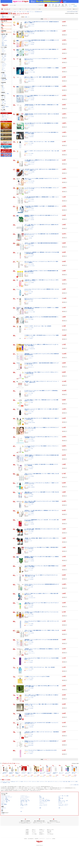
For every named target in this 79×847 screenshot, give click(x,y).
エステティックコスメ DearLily (30, 182)
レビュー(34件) (30, 531)
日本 (2, 32)
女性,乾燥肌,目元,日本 (38, 11)
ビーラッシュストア (28, 431)
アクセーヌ (3, 65)
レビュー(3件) (30, 365)
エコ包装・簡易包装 (5, 106)
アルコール (3, 80)
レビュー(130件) (31, 245)
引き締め (3, 37)
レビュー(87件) (30, 522)
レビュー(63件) (30, 61)
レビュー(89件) (30, 70)
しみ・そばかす (4, 40)
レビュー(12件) (30, 430)
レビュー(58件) (30, 623)
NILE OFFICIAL (28, 127)
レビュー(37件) (30, 688)
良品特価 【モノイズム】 (29, 540)
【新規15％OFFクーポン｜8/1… (74, 773)
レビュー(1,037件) (31, 162)
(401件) (31, 776)
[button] (53, 5)
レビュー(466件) (31, 513)
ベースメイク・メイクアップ (5, 781)
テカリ (3, 41)
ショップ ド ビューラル (29, 459)
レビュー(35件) (30, 503)
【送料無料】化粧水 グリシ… (5, 773)
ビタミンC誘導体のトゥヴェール (30, 81)
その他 (8, 782)
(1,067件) (13, 776)
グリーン (3, 90)
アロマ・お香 (47, 781)
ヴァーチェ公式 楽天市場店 (29, 708)
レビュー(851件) (31, 347)
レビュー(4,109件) (31, 42)
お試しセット (4, 110)
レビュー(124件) (31, 725)
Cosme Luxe (27, 302)
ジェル (3, 52)
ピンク (3, 89)
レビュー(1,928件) (31, 171)
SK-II (2, 69)
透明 (2, 86)
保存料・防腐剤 (4, 79)
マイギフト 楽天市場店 (29, 551)
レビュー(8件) (30, 596)
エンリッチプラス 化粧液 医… (48, 773)
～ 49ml (3, 57)
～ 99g (3, 102)
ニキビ (3, 39)
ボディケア (52, 781)
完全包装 (3, 107)
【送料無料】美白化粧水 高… (11, 773)
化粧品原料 (5, 782)
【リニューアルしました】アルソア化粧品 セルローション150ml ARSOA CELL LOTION (40, 750)
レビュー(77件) (30, 374)
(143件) (37, 776)
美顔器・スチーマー (71, 781)
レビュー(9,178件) (31, 33)
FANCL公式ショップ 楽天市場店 (30, 44)
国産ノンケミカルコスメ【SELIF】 (30, 265)
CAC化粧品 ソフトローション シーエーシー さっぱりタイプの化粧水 (37, 676)
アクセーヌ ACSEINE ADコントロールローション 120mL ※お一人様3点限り (39, 141)
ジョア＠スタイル (28, 699)
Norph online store (28, 247)
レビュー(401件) (31, 79)
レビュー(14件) (30, 697)
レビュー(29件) (30, 190)
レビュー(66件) (30, 143)
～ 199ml (3, 73)
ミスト (3, 49)
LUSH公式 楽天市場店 (28, 413)
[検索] (46, 5)
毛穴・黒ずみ (4, 36)
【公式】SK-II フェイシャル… (24, 773)
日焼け (3, 44)
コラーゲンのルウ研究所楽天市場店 (30, 348)
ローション (3, 48)
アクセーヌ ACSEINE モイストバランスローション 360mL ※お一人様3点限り (39, 667)
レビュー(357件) (31, 264)
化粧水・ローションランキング (21, 13)
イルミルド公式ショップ (29, 173)
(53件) (56, 776)
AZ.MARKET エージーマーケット (30, 210)
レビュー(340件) (31, 559)
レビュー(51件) (30, 751)
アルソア (3, 68)
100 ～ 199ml (4, 55)
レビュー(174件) (31, 199)
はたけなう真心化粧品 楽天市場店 (30, 422)
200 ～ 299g (4, 103)
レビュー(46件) (30, 356)
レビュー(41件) (30, 336)
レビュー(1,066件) (31, 24)
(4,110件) (50, 776)
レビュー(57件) (30, 310)
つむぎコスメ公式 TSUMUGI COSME (30, 597)
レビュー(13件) (30, 411)
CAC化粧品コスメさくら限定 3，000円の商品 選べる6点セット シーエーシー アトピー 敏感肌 (41, 335)
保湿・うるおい (4, 35)
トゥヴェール (4, 64)
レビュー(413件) (31, 116)
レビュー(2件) (30, 291)
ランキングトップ (10, 11)
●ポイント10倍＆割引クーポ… (42, 773)
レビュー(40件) (30, 153)
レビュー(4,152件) (31, 181)
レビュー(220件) (31, 282)
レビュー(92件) (30, 494)
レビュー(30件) (30, 678)
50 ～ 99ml (3, 60)
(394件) (75, 776)
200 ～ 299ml (4, 56)
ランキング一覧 (4, 119)
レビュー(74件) (30, 706)
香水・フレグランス (40, 781)
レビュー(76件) (30, 568)
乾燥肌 (3, 25)
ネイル (56, 781)
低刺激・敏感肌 (4, 45)
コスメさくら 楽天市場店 (29, 338)
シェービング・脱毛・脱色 (62, 781)
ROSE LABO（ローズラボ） (29, 256)
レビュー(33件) (30, 605)
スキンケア (24, 11)
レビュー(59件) (30, 743)
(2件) (68, 776)
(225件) (19, 776)
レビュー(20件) (30, 420)
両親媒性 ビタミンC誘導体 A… (17, 773)
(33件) (43, 776)
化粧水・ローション (30, 11)
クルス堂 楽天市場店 (28, 293)
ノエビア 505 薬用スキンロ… (67, 773)
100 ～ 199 (3, 96)
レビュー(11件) (30, 439)
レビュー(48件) (30, 236)
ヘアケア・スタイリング (32, 781)
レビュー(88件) (30, 457)
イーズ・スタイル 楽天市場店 (29, 579)
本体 (2, 83)
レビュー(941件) (31, 125)
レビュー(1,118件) (31, 98)
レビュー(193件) (31, 476)
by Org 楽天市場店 (28, 376)
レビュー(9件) (30, 402)
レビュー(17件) (30, 273)
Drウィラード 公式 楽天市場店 (29, 136)
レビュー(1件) (30, 393)
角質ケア (3, 42)
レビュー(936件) (31, 88)
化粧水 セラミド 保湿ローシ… (30, 773)
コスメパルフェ (28, 588)
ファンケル (3, 63)
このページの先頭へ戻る (74, 784)
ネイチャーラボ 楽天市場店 (29, 468)
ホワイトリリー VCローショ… (61, 773)
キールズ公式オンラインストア (30, 616)
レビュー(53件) (30, 107)
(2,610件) (6, 776)
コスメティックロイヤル (29, 144)
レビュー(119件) (31, 254)
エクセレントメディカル (29, 533)
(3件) (24, 776)
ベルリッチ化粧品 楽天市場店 (29, 745)
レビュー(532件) (31, 208)
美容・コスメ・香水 (17, 11)
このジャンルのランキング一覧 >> (72, 11)
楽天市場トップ (3, 11)
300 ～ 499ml (4, 76)
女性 (2, 22)
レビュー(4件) (30, 485)
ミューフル (3, 70)
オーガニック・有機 (5, 93)
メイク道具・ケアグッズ (23, 781)
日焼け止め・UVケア (14, 781)
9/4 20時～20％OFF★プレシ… (36, 773)
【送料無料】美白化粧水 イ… (55, 773)
